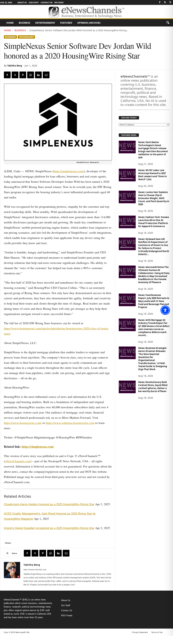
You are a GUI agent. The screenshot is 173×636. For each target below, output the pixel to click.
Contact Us (46, 2)
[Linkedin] (38, 75)
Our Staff (34, 2)
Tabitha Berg (14, 65)
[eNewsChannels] (86, 11)
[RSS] (165, 2)
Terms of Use (157, 632)
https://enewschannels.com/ (34, 570)
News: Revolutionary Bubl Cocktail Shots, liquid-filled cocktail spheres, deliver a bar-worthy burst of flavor (152, 387)
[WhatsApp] (30, 75)
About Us (22, 2)
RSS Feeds (59, 2)
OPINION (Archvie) (89, 22)
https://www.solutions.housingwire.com (70, 423)
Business (24, 22)
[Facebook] (160, 2)
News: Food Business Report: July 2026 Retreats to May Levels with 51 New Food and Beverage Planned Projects (153, 301)
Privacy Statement (140, 632)
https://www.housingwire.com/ (23, 423)
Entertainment (45, 22)
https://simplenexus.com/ (68, 171)
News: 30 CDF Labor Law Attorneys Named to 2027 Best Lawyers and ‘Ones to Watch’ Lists (152, 175)
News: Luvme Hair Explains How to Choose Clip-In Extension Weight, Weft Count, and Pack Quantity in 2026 (153, 198)
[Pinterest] (22, 75)
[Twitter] (170, 2)
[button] (167, 22)
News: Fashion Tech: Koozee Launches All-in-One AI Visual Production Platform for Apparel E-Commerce (153, 222)
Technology (26, 36)
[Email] (46, 75)
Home (10, 22)
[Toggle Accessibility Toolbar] (165, 310)
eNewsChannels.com (17, 461)
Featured (66, 22)
